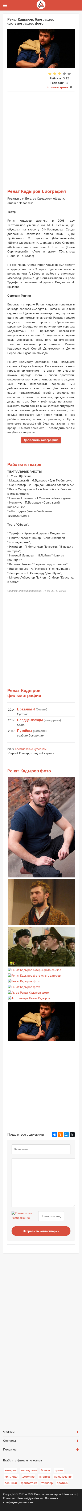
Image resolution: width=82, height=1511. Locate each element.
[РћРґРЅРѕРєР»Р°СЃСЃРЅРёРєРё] (60, 1134)
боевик (45, 1470)
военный (11, 1483)
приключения (63, 1476)
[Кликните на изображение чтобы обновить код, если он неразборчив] (24, 1216)
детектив (28, 1476)
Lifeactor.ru (69, 1494)
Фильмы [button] (9, 1431)
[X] (72, 1134)
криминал (11, 1476)
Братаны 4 (26, 709)
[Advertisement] (41, 135)
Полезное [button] (10, 1449)
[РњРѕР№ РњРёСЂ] (66, 1134)
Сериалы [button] (9, 1440)
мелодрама (29, 1470)
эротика (62, 1483)
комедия (11, 1470)
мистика (44, 1476)
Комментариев (58, 87)
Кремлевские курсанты (30, 749)
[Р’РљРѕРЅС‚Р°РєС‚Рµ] (54, 1134)
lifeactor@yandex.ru (30, 1498)
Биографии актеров (47, 1494)
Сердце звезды (30, 720)
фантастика (29, 1483)
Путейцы (24, 730)
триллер (47, 1483)
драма (59, 1470)
